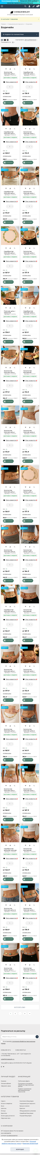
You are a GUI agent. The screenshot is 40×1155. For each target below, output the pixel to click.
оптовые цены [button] (7, 96)
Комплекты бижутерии (26, 1101)
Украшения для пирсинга (16, 24)
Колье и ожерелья (6, 1103)
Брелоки (22, 1108)
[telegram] (3, 1066)
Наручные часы (5, 1118)
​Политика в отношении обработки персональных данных (26, 1085)
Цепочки (3, 1108)
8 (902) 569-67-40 (21, 1050)
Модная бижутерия (25, 1115)
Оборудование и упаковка (28, 1111)
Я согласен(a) (18, 1042)
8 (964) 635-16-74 (6, 1050)
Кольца (3, 1111)
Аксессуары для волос (8, 1115)
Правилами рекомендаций (30, 1143)
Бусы (2, 1106)
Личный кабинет (6, 1083)
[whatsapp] (1, 1066)
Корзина (3, 1081)
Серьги (3, 1101)
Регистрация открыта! (10, 1)
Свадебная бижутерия (26, 1113)
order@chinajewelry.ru (7, 1059)
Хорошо (20, 1149)
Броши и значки (24, 1106)
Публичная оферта (24, 1081)
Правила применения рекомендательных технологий (24, 1090)
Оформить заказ (6, 1086)
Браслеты (4, 1113)
